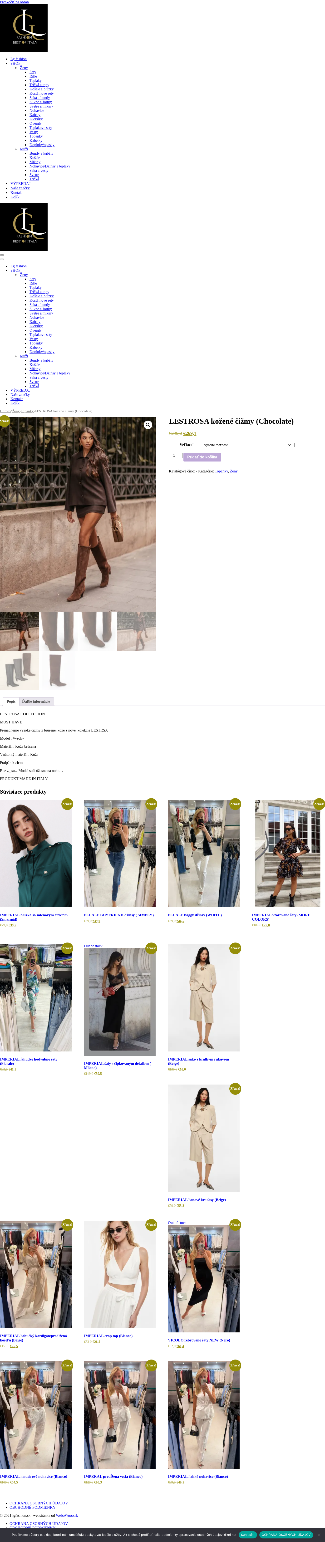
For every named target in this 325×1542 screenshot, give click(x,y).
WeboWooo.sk (67, 1515)
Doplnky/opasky (42, 145)
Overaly (36, 123)
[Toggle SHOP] (83, 271)
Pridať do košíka (202, 457)
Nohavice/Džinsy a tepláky (50, 166)
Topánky (36, 136)
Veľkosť (186, 445)
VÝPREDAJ (20, 184)
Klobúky (36, 119)
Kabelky (36, 140)
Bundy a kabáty (41, 153)
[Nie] (319, 1534)
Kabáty (35, 115)
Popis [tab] (11, 701)
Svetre (34, 175)
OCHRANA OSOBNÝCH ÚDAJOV (39, 1503)
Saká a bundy (40, 98)
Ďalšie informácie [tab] (36, 701)
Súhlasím (248, 1535)
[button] (148, 425)
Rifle (33, 76)
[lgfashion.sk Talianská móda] (24, 51)
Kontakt (16, 193)
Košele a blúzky (42, 89)
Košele (35, 158)
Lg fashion (18, 59)
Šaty (33, 72)
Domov (5, 411)
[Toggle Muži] (83, 356)
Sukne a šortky (41, 102)
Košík (15, 197)
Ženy (16, 411)
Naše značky (20, 188)
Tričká (34, 179)
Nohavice (37, 110)
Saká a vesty (39, 170)
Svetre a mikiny (41, 106)
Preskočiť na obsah (14, 2)
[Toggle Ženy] (83, 275)
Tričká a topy (39, 85)
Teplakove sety (41, 128)
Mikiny (35, 162)
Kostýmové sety (42, 93)
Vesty (34, 132)
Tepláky (36, 81)
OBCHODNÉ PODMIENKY (33, 1507)
